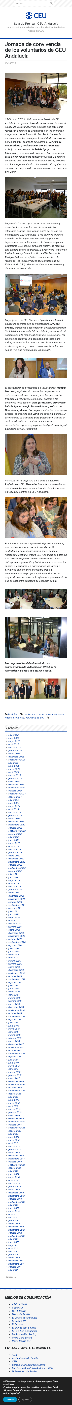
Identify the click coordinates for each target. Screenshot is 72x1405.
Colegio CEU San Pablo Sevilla (29, 1364)
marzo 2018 (14, 1035)
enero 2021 (14, 929)
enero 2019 (14, 1004)
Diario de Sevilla (21, 1314)
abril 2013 (13, 1214)
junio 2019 (13, 988)
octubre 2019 (15, 976)
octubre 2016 (15, 1087)
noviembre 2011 (16, 1263)
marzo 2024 (14, 812)
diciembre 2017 (16, 1044)
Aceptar (10, 1399)
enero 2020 (14, 967)
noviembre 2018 (16, 1010)
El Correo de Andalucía (24, 1317)
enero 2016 (14, 1115)
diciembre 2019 (16, 970)
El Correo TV (19, 1321)
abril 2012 (13, 1248)
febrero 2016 (14, 1112)
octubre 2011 (14, 1266)
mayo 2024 (14, 806)
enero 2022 (14, 892)
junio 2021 (13, 914)
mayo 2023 (14, 843)
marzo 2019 (14, 998)
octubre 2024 (15, 790)
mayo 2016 (14, 1103)
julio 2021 (13, 911)
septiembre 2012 (16, 1236)
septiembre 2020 (17, 942)
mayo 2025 (14, 769)
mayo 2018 (14, 1028)
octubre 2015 (15, 1124)
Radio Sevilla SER (21, 1341)
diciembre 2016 (16, 1081)
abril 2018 (13, 1032)
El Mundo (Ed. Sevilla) (24, 1327)
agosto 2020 (15, 945)
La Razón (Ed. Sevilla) (24, 1334)
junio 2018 (13, 1025)
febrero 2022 (15, 889)
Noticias (12, 714)
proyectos (18, 717)
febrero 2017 (14, 1075)
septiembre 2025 (17, 759)
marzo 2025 (14, 775)
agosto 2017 (14, 1056)
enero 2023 (14, 855)
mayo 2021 (14, 917)
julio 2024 (13, 800)
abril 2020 (13, 957)
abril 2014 (13, 1180)
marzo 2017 (14, 1072)
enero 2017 (14, 1078)
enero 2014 (14, 1189)
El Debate (17, 1324)
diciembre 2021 (16, 895)
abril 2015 (13, 1143)
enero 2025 (14, 781)
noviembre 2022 (16, 861)
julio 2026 (13, 735)
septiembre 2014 (16, 1164)
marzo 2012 (14, 1251)
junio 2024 (13, 803)
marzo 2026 (14, 747)
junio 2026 (13, 738)
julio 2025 (13, 762)
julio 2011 (13, 1270)
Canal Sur (17, 1307)
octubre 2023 (15, 827)
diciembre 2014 (16, 1155)
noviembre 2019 (16, 973)
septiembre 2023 (17, 830)
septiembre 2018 (16, 1016)
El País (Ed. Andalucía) (24, 1331)
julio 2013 (13, 1205)
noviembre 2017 (16, 1047)
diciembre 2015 (16, 1118)
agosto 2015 (14, 1130)
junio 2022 (13, 877)
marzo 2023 (14, 849)
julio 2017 (13, 1059)
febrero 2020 (15, 963)
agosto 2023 (15, 834)
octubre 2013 (15, 1198)
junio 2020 (13, 951)
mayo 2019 (14, 991)
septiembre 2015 (16, 1127)
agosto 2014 (14, 1167)
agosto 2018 (14, 1019)
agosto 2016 (14, 1093)
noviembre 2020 (16, 936)
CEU (14, 1361)
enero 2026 (14, 753)
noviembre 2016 (16, 1084)
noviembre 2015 (16, 1121)
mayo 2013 (14, 1211)
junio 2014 (13, 1174)
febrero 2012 (14, 1254)
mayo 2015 (14, 1140)
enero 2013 (14, 1223)
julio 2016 (13, 1096)
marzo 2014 (14, 1183)
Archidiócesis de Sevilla (25, 1358)
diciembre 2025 (16, 756)
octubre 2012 (15, 1232)
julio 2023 (13, 837)
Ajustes (25, 1399)
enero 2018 (14, 1041)
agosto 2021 (14, 908)
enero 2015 (14, 1152)
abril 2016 (13, 1106)
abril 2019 (13, 994)
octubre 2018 (15, 1013)
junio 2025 (13, 765)
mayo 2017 (13, 1065)
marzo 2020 (14, 960)
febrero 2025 (15, 778)
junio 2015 (13, 1137)
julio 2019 (13, 985)
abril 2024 (13, 809)
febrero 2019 (14, 1001)
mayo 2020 (14, 954)
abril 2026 (13, 744)
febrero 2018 (14, 1038)
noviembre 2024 (16, 787)
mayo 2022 (14, 880)
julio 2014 (13, 1171)
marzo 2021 (14, 923)
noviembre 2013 (16, 1195)
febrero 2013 (14, 1220)
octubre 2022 (15, 864)
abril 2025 (13, 772)
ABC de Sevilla (20, 1304)
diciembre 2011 (15, 1260)
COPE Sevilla (19, 1311)
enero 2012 (14, 1257)
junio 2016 (13, 1099)
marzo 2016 (14, 1109)
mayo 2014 (14, 1177)
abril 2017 (13, 1068)
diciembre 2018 (16, 1007)
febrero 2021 (14, 926)
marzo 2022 (14, 886)
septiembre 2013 (16, 1202)
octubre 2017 (15, 1050)
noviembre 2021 (16, 899)
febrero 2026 (15, 750)
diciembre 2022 (16, 858)
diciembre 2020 (16, 933)
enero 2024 (14, 818)
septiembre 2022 (17, 868)
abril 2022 (13, 883)
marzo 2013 (14, 1217)
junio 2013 (13, 1208)
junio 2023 (13, 840)
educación (45, 714)
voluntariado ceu (34, 717)
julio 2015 (13, 1133)
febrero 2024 (15, 815)
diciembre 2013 (16, 1192)
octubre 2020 (15, 939)
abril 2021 (13, 920)
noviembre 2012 (16, 1229)
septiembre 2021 (16, 905)
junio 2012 (13, 1242)
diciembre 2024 (16, 784)
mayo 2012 (14, 1245)
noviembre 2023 (16, 824)
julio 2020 (13, 948)
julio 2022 (13, 874)
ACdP (15, 1354)
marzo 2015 (14, 1146)
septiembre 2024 (17, 793)
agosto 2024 (15, 796)
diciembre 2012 (16, 1226)
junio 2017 (13, 1062)
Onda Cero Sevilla (22, 1337)
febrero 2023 (15, 852)
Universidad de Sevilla (24, 1371)
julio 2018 (13, 1022)
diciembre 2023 (16, 821)
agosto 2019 (14, 982)
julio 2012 (13, 1239)
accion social (31, 714)
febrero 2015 (14, 1149)
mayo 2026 (14, 741)
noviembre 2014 (16, 1158)
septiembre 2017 (16, 1053)
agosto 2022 (15, 871)
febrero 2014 (14, 1186)
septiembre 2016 (16, 1090)
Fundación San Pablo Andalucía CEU (32, 1368)
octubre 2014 (15, 1161)
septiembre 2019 (16, 979)
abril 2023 (13, 846)
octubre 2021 (15, 902)
